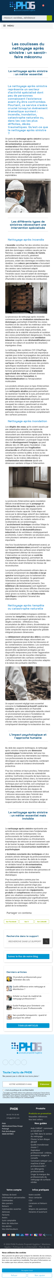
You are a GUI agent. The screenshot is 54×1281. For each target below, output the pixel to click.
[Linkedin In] (18, 1062)
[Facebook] (5, 1062)
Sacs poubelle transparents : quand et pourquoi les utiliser (30, 1016)
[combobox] (23, 18)
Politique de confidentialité (25, 1247)
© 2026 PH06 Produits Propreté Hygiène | (23, 1244)
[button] (42, 6)
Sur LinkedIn (42, 921)
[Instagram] (11, 1062)
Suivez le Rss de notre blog (23, 956)
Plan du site (44, 1247)
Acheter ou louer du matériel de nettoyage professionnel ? (27, 997)
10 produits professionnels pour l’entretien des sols (27, 978)
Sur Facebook (11, 921)
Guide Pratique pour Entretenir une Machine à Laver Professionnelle (28, 1006)
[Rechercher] (49, 18)
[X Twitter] (24, 1062)
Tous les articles (28, 1025)
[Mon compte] (38, 6)
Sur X (27, 921)
